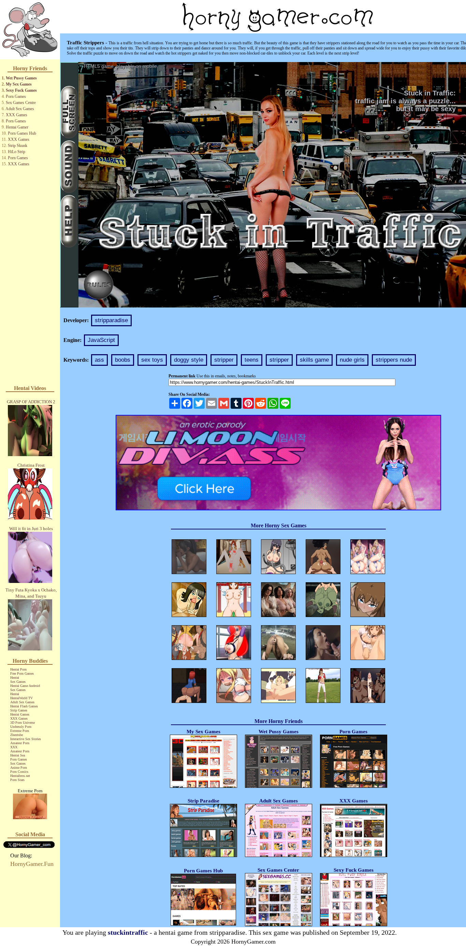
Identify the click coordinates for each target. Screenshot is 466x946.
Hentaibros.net (20, 776)
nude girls (352, 360)
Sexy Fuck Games (21, 90)
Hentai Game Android (25, 686)
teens (252, 360)
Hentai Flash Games (24, 706)
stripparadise (111, 320)
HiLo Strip (16, 151)
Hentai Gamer (17, 127)
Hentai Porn (18, 669)
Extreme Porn (19, 731)
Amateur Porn (19, 743)
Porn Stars (17, 780)
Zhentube (16, 735)
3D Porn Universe (22, 722)
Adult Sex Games (19, 108)
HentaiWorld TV (21, 698)
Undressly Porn (20, 727)
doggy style (188, 360)
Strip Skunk (17, 145)
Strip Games (18, 710)
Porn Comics (19, 772)
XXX (13, 747)
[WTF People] (30, 817)
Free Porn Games (22, 673)
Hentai (14, 677)
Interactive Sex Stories (25, 739)
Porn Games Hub (22, 133)
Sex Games (18, 682)
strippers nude (394, 360)
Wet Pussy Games (21, 78)
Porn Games (16, 96)
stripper (224, 360)
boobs (122, 360)
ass (99, 360)
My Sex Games (19, 84)
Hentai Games (19, 714)
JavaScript (101, 340)
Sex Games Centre (21, 102)
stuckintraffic (128, 932)
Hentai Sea (17, 755)
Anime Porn (18, 767)
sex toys (152, 360)
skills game (314, 360)
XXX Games (16, 114)
